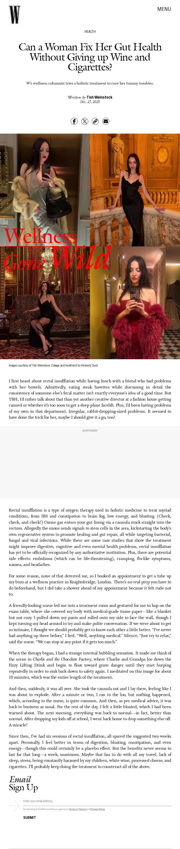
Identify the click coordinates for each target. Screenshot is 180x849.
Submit (29, 817)
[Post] (84, 121)
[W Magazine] (14, 14)
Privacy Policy (98, 809)
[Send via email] (105, 121)
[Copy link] (95, 121)
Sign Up (23, 783)
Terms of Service (77, 809)
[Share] (74, 121)
